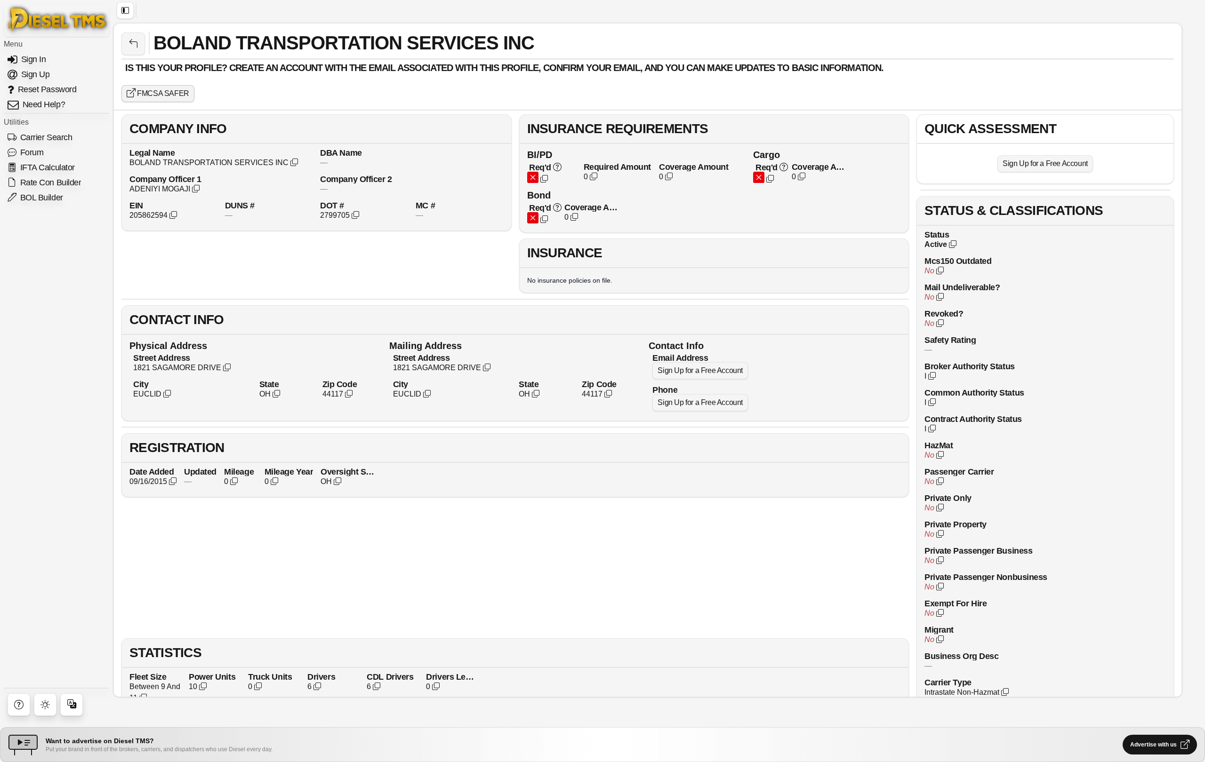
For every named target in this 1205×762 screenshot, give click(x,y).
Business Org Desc (961, 655)
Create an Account (275, 68)
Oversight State (349, 471)
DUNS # (240, 205)
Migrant (939, 629)
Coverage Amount (693, 166)
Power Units (212, 676)
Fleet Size (148, 676)
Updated (200, 471)
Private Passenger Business (978, 550)
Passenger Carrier (959, 471)
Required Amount (617, 166)
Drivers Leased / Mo (452, 676)
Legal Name (152, 152)
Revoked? (943, 313)
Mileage (239, 471)
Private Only (948, 497)
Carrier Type (948, 682)
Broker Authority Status (969, 366)
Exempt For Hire (955, 603)
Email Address (680, 357)
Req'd (540, 167)
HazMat (938, 445)
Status (936, 234)
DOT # (332, 205)
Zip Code (339, 384)
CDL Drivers (390, 676)
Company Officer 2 (356, 179)
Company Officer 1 (165, 179)
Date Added (151, 471)
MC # (425, 205)
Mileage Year (289, 471)
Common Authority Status (974, 392)
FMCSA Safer (162, 93)
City (140, 384)
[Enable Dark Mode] (45, 704)
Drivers (321, 676)
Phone (664, 389)
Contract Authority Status (973, 418)
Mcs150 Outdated (957, 260)
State (269, 384)
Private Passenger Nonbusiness (985, 576)
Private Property (955, 524)
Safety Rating (950, 339)
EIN (136, 205)
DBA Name (341, 152)
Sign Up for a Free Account (700, 370)
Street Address (161, 357)
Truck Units (270, 676)
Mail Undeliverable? (962, 287)
